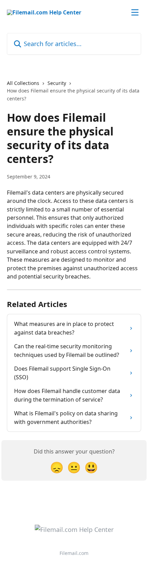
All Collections (23, 83)
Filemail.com (74, 553)
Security (56, 83)
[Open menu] (135, 12)
